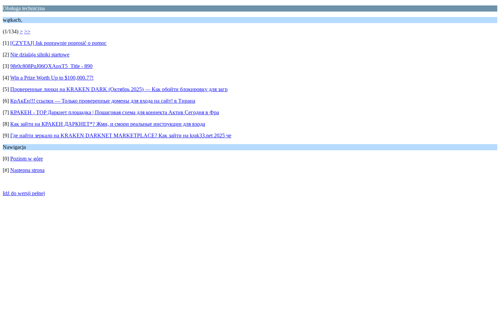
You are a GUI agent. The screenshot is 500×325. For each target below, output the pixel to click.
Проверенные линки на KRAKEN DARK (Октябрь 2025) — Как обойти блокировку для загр (119, 89)
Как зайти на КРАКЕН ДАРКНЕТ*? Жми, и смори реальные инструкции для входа (107, 124)
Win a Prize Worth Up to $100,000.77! (52, 78)
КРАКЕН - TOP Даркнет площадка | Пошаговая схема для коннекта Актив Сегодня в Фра (114, 112)
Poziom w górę (26, 158)
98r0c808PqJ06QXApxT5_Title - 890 (51, 66)
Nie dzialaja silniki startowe (39, 54)
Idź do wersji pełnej (24, 193)
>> (27, 31)
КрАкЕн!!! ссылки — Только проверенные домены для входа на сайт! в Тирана (102, 101)
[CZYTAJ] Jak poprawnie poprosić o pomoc (58, 43)
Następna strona (27, 170)
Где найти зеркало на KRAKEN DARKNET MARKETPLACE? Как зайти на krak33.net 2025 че (120, 135)
